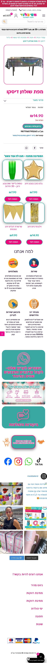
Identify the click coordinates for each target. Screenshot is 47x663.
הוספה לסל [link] (33, 199)
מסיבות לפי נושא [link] (19, 37)
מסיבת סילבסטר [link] (19, 135)
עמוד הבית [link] (40, 37)
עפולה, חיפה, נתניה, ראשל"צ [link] (31, 10)
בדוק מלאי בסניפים (33, 126)
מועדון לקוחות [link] (11, 10)
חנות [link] (31, 37)
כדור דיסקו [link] (31, 135)
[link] (2, 334)
